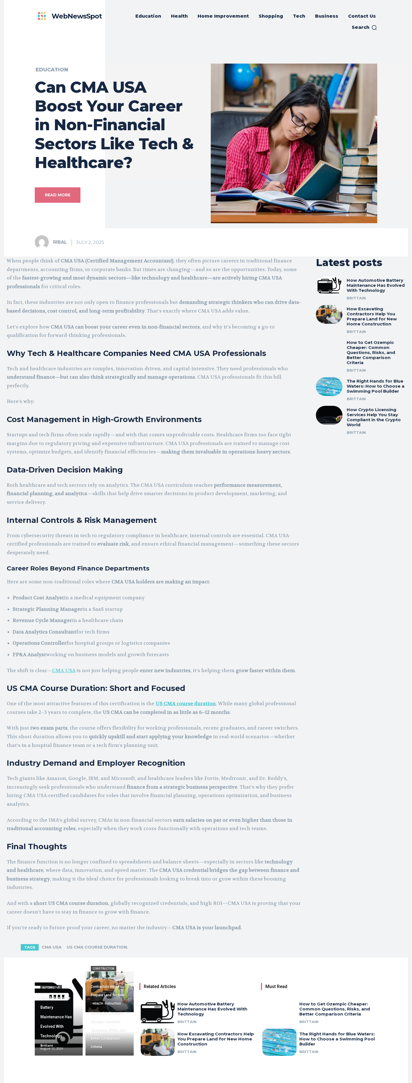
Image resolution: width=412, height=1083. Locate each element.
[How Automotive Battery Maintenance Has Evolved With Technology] (329, 285)
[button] (364, 27)
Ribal (60, 242)
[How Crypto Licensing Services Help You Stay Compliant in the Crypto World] (329, 415)
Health (98, 1003)
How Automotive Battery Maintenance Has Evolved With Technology (376, 285)
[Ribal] (43, 242)
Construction (103, 968)
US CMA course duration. (97, 947)
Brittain (356, 298)
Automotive (51, 987)
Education (52, 69)
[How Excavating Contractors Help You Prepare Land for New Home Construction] (329, 314)
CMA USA (52, 947)
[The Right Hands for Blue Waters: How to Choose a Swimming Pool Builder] (329, 386)
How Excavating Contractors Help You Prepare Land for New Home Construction (372, 316)
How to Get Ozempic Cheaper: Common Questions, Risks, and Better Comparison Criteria (371, 352)
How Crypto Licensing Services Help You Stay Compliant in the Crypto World (374, 417)
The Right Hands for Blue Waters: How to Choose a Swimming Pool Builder (375, 386)
